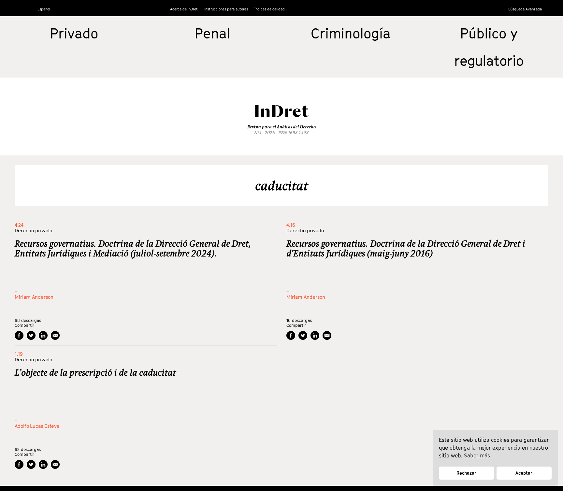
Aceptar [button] (523, 473)
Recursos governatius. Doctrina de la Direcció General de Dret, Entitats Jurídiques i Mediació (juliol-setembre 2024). (133, 248)
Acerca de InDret (184, 9)
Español (43, 9)
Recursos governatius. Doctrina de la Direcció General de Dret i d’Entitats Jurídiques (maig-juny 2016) (405, 248)
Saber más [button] (477, 455)
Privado (74, 33)
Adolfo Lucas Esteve (37, 426)
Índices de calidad (269, 9)
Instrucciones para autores (226, 9)
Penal (212, 33)
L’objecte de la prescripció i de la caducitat (95, 372)
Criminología (351, 33)
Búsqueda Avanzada (525, 9)
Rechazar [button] (466, 473)
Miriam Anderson (34, 297)
